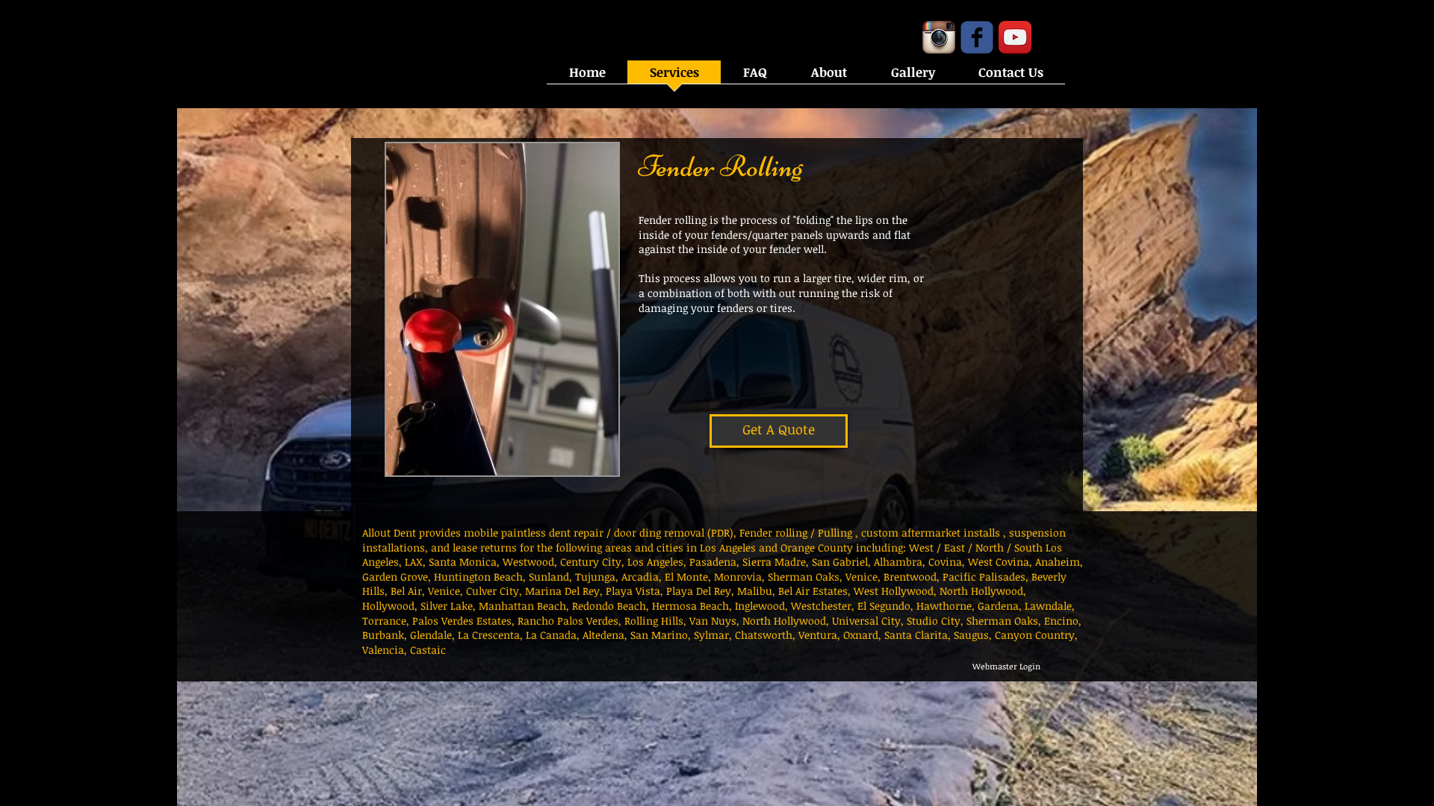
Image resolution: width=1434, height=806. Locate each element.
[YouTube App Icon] (1015, 37)
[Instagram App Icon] (938, 37)
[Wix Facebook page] (976, 37)
